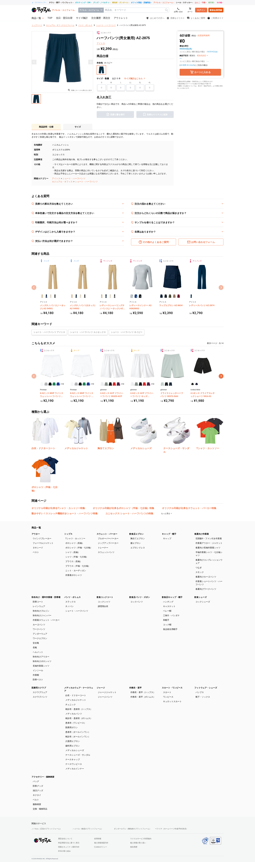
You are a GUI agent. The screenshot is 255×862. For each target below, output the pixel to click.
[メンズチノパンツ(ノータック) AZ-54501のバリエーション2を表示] (46, 296)
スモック (200, 572)
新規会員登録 (216, 10)
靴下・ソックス (203, 697)
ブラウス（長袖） (73, 561)
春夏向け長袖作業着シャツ (208, 547)
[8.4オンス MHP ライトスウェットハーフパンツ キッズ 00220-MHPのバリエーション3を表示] (80, 384)
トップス (68, 534)
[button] (37, 18)
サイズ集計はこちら (133, 78)
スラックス (70, 602)
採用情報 (97, 839)
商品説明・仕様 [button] (46, 127)
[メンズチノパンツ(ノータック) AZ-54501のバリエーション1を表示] (42, 296)
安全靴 (36, 643)
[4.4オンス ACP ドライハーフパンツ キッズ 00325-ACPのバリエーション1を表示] (132, 384)
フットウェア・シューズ (205, 687)
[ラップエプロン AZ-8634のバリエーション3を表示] (170, 296)
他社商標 (133, 847)
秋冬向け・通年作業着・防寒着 (46, 597)
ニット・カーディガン (75, 570)
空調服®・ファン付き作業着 (209, 538)
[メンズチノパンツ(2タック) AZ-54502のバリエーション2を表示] (76, 296)
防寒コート (38, 602)
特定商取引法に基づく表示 (68, 843)
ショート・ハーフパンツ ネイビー (126, 332)
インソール (38, 670)
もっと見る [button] (165, 513)
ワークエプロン (40, 638)
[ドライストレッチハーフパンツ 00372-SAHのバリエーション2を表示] (166, 384)
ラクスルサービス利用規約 (140, 839)
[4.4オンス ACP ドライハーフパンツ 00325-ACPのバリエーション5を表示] (118, 384)
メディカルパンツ (73, 713)
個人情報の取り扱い (138, 843)
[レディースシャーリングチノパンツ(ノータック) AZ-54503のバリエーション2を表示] (106, 296)
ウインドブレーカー (42, 538)
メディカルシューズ (74, 750)
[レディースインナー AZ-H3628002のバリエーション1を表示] (131, 296)
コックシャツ (104, 602)
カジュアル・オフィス (62, 181)
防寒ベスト (38, 679)
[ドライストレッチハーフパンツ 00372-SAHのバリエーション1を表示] (162, 384)
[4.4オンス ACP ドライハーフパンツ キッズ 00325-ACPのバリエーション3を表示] (140, 384)
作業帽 (36, 675)
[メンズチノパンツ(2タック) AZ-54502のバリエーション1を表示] (72, 296)
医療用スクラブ (39, 687)
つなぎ (199, 567)
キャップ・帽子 (169, 534)
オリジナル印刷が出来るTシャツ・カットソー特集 (58, 508)
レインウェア (39, 606)
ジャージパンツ (105, 697)
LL (130, 83)
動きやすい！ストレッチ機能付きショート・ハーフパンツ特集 (65, 513)
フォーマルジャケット (43, 543)
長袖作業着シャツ (41, 666)
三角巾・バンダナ (171, 615)
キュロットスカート (172, 701)
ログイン (201, 10)
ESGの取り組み (64, 851)
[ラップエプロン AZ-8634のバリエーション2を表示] (166, 296)
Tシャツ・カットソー (75, 538)
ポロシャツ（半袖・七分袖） (78, 547)
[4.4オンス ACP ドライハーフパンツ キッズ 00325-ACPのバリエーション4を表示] (144, 384)
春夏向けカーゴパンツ (206, 577)
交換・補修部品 (40, 809)
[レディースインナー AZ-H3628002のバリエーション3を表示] (140, 296)
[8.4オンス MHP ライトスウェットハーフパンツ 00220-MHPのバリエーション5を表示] (58, 384)
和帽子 (166, 620)
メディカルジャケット (75, 700)
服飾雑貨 (37, 804)
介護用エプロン (72, 741)
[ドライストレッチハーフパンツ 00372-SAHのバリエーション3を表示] (171, 384)
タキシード (38, 547)
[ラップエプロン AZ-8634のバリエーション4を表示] (174, 296)
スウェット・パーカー (107, 534)
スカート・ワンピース (172, 687)
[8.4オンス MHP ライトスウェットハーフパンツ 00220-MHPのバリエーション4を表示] (54, 384)
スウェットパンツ (106, 552)
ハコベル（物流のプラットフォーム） (88, 829)
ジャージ (101, 687)
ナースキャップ (72, 759)
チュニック (70, 704)
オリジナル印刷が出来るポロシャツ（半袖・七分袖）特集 (123, 508)
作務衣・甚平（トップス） (142, 692)
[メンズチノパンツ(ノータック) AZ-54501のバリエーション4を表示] (55, 296)
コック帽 (167, 624)
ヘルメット (38, 652)
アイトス (56, 178)
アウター (36, 534)
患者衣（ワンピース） (75, 723)
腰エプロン (135, 543)
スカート (167, 692)
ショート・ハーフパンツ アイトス (49, 332)
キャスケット (169, 606)
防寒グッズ (38, 786)
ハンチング (168, 602)
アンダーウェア (40, 634)
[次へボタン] (221, 376)
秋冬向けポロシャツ (42, 661)
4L (150, 83)
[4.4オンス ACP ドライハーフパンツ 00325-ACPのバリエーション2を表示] (106, 384)
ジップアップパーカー (108, 543)
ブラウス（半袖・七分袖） (77, 566)
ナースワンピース (73, 764)
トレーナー (103, 547)
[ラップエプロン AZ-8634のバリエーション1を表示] (161, 296)
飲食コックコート (105, 597)
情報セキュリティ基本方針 (68, 847)
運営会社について (65, 839)
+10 (62, 384)
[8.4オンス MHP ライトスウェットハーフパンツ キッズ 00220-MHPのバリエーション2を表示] (76, 384)
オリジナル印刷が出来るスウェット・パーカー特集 (189, 508)
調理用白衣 (103, 606)
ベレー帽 (167, 611)
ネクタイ (37, 795)
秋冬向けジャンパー (42, 615)
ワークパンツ (39, 629)
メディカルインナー (74, 768)
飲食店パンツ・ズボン (139, 597)
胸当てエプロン (137, 538)
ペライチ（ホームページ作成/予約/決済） (171, 829)
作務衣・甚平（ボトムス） (142, 697)
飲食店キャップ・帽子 (172, 597)
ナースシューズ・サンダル (77, 755)
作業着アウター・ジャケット (209, 543)
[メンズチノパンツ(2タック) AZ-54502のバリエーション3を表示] (80, 296)
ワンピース (168, 697)
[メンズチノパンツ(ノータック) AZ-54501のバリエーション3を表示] (51, 296)
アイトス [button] (101, 43)
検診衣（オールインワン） (77, 736)
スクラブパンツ (40, 697)
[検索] (166, 10)
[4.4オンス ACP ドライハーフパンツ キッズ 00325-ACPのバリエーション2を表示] (136, 384)
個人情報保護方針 (101, 843)
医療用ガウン (71, 727)
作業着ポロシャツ (73, 575)
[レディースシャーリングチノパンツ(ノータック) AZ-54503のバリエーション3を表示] (110, 296)
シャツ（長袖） (72, 552)
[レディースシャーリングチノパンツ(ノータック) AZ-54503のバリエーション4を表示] (114, 296)
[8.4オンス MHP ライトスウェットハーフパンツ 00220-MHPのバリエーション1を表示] (42, 384)
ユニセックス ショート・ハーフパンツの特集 (129, 513)
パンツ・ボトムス (72, 597)
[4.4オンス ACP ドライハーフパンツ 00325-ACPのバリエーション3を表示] (110, 384)
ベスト (36, 552)
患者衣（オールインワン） (77, 732)
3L (140, 83)
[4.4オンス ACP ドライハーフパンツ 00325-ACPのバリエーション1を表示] (102, 384)
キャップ (167, 538)
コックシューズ (203, 602)
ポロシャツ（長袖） (74, 543)
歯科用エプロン (72, 746)
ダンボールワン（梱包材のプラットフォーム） (132, 829)
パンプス (200, 692)
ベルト (36, 799)
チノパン (69, 606)
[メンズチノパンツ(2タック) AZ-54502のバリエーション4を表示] (85, 296)
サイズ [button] (78, 127)
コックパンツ (136, 602)
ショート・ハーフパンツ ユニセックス (88, 332)
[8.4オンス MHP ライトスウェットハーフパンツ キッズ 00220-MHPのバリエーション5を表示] (88, 384)
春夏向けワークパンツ (206, 589)
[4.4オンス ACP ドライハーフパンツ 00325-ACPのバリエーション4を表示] (114, 384)
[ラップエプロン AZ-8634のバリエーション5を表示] (178, 296)
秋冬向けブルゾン (41, 611)
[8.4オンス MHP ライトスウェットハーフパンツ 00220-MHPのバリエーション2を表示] (46, 384)
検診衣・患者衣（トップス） (78, 709)
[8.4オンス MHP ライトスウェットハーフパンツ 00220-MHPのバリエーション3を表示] (50, 384)
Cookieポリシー (100, 847)
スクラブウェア (40, 692)
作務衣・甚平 (135, 687)
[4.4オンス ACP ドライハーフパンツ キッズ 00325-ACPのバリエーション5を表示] (148, 384)
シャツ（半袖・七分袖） (76, 557)
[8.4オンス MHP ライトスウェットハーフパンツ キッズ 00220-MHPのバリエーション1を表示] (72, 384)
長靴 (35, 647)
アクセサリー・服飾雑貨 (43, 777)
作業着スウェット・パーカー (46, 620)
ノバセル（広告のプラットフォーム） (47, 829)
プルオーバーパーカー (108, 538)
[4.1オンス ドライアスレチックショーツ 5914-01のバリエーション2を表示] (196, 384)
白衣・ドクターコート (75, 695)
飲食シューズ (200, 597)
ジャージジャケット (107, 692)
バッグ (36, 781)
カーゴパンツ (39, 624)
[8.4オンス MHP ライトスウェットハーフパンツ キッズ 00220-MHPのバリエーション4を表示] (84, 384)
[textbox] (136, 10)
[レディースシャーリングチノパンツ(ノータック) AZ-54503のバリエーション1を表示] (102, 296)
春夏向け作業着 (201, 534)
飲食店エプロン (136, 534)
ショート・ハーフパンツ (74, 178)
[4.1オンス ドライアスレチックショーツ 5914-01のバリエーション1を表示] (192, 384)
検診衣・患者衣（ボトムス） (78, 718)
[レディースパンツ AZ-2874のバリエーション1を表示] (191, 296)
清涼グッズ (38, 790)
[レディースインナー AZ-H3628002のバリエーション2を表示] (136, 296)
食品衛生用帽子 (170, 629)
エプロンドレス (137, 547)
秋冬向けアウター (41, 656)
